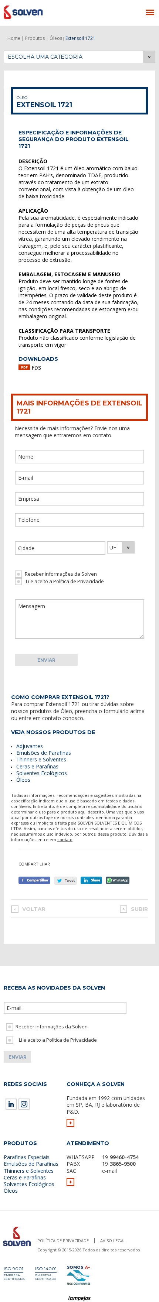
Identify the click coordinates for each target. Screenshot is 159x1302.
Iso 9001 (13, 1268)
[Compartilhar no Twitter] (65, 881)
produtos (41, 711)
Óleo (22, 97)
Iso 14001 (46, 1268)
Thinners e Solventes (41, 759)
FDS (36, 367)
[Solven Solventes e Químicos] (40, 12)
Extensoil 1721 (44, 105)
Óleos (23, 779)
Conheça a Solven (96, 1084)
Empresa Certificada (14, 1277)
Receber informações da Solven (61, 574)
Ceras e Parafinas (37, 766)
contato (64, 839)
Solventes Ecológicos (41, 773)
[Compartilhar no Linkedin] (93, 881)
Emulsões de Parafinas (43, 752)
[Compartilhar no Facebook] (34, 881)
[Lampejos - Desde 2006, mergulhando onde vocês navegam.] (79, 1299)
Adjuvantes (29, 746)
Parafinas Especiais (27, 1157)
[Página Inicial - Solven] (16, 1246)
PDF (24, 367)
